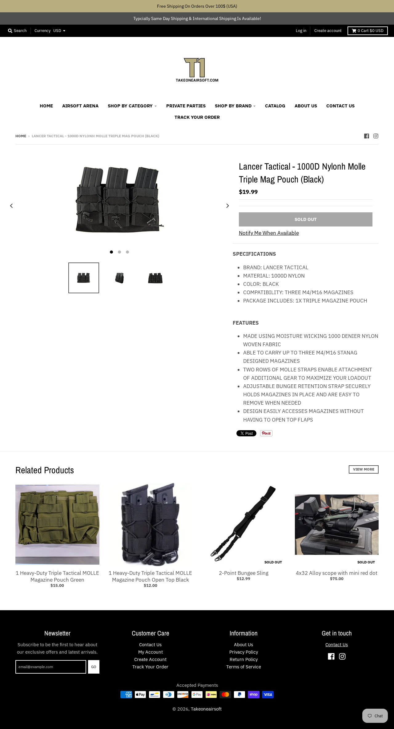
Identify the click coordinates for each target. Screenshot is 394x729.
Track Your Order (150, 667)
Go (93, 666)
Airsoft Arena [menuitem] (80, 106)
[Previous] (11, 206)
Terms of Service (243, 667)
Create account (328, 30)
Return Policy (244, 659)
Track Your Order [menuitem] (197, 117)
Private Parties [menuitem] (186, 106)
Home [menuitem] (46, 106)
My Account (150, 652)
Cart (371, 30)
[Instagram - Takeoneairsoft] (376, 135)
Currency (42, 30)
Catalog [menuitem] (275, 106)
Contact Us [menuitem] (340, 106)
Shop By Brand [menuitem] (233, 106)
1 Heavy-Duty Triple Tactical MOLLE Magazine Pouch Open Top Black (150, 576)
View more (363, 469)
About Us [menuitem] (306, 106)
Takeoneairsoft (206, 709)
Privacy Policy (243, 652)
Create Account (150, 659)
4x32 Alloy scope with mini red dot (336, 573)
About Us (243, 644)
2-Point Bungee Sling (243, 573)
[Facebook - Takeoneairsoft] (366, 135)
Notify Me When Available (269, 233)
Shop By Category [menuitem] (130, 106)
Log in (301, 30)
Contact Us (150, 644)
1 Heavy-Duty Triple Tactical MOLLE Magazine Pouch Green (57, 576)
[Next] (227, 206)
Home (20, 136)
